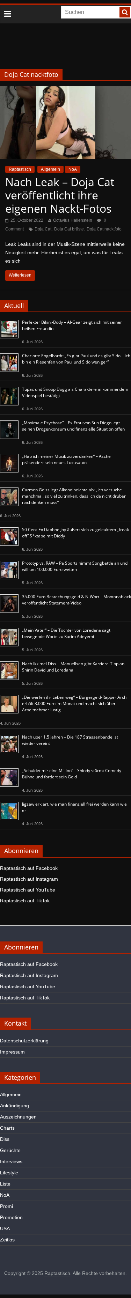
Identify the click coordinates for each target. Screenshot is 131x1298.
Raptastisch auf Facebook (29, 868)
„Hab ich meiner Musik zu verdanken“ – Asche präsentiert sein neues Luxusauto (66, 459)
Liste (5, 1184)
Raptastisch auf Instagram (29, 879)
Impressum (12, 1052)
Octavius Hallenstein (72, 220)
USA (5, 1228)
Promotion (11, 1217)
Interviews (11, 1161)
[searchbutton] (124, 12)
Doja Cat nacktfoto (104, 229)
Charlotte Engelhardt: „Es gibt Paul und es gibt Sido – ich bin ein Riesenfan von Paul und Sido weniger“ (76, 359)
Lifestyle (9, 1172)
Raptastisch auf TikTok (25, 900)
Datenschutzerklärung (24, 1040)
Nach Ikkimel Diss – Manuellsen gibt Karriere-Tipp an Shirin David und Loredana (73, 667)
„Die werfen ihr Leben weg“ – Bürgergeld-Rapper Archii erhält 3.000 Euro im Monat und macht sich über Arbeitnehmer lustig (75, 703)
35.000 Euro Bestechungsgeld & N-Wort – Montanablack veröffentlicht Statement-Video (76, 600)
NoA (72, 169)
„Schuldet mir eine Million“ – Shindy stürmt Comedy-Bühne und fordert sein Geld (72, 774)
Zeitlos (7, 1239)
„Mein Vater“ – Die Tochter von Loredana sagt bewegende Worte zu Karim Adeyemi (66, 633)
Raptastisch (20, 169)
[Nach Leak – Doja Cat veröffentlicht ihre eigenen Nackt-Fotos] (65, 91)
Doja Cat (43, 229)
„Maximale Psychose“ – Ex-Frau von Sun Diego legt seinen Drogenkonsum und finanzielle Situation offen (73, 426)
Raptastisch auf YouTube (27, 890)
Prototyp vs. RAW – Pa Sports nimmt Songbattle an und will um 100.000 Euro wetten (75, 566)
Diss (4, 1139)
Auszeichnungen (18, 1117)
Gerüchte (10, 1150)
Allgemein (50, 169)
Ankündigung (14, 1105)
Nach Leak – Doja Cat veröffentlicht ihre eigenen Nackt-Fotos (59, 195)
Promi (6, 1206)
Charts (7, 1128)
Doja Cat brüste (69, 229)
